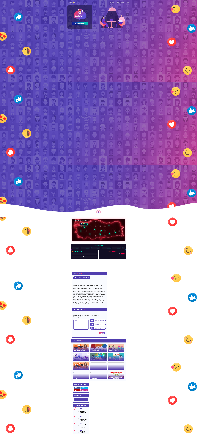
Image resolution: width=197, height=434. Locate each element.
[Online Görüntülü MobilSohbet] (76, 411)
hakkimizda (123, 2)
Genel (93, 281)
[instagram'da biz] (84, 390)
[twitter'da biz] (84, 388)
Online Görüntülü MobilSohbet (83, 411)
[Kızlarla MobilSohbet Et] (76, 418)
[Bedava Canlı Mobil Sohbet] (76, 425)
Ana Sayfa (112, 2)
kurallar (117, 2)
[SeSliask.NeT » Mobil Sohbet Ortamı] (71, 2)
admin (78, 281)
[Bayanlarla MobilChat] (76, 432)
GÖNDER (102, 333)
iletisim (128, 2)
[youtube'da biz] (77, 390)
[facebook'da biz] (77, 388)
